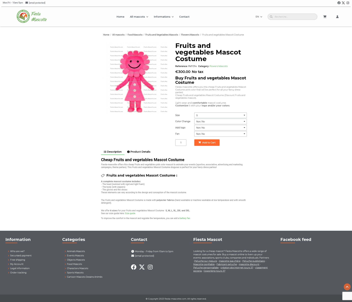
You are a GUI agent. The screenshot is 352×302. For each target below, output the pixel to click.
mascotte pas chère (229, 261)
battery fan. (185, 218)
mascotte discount (249, 264)
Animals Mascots (76, 251)
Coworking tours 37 (214, 271)
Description (114, 151)
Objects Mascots (76, 260)
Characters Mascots (77, 268)
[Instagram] (347, 2)
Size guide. (130, 213)
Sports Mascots (75, 272)
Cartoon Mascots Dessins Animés (84, 277)
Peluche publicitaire (253, 261)
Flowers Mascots (219, 66)
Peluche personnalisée (206, 267)
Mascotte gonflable (204, 264)
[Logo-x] (343, 2)
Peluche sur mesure (205, 261)
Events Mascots (75, 255)
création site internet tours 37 (237, 267)
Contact (184, 16)
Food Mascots (74, 264)
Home (120, 16)
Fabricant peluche (227, 264)
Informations (162, 16)
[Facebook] (338, 2)
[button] (103, 78)
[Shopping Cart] (325, 17)
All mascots (137, 16)
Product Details (140, 151)
